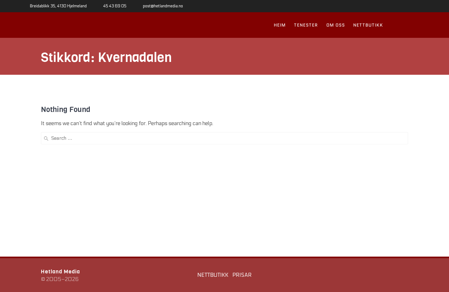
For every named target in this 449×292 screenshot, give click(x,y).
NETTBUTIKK (212, 275)
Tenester (306, 25)
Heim (280, 25)
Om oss (335, 25)
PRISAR (242, 275)
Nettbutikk (368, 25)
